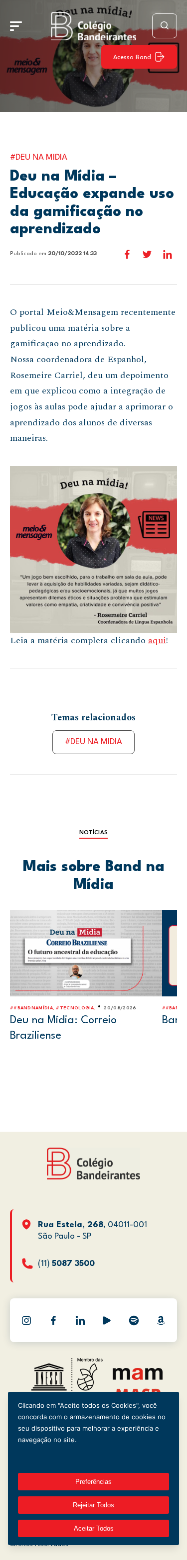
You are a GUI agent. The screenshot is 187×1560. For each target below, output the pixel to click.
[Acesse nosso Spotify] (134, 1320)
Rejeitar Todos (93, 1505)
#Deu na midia (93, 742)
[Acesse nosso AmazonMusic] (161, 1320)
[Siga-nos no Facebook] (53, 1320)
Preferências (93, 1481)
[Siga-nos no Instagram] (26, 1320)
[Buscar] (165, 26)
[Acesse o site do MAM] (138, 1377)
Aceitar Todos (94, 1528)
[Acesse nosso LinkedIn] (80, 1320)
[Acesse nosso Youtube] (107, 1320)
